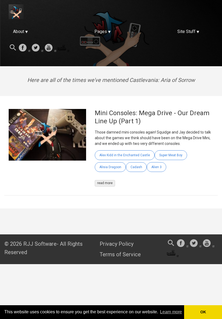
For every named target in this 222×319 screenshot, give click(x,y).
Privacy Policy (116, 244)
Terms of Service (120, 254)
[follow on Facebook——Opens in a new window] (24, 48)
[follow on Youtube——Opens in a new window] (50, 48)
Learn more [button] (171, 312)
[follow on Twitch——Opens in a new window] (63, 48)
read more (105, 183)
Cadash (136, 167)
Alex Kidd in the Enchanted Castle (124, 155)
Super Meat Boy (170, 155)
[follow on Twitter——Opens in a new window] (37, 48)
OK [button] (203, 312)
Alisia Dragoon (110, 167)
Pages (100, 31)
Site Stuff (186, 31)
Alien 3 (156, 167)
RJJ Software (40, 244)
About (18, 31)
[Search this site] (13, 48)
